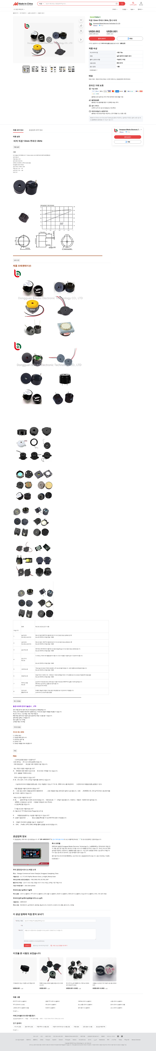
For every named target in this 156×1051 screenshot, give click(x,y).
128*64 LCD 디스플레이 (84, 1001)
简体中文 (28, 1039)
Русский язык (82, 1039)
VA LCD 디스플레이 (51, 1004)
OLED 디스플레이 (50, 1008)
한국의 (89, 1039)
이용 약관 (113, 1044)
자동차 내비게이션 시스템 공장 (61, 1026)
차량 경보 (76, 1026)
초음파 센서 (41, 13)
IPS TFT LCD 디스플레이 (20, 1001)
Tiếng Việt (126, 1039)
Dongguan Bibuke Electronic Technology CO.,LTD (106, 23)
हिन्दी (108, 1039)
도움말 (124, 9)
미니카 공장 (17, 1026)
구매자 (114, 9)
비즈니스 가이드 (111, 1036)
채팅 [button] (131, 38)
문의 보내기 (102, 38)
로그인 (141, 5)
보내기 (27, 945)
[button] (117, 3)
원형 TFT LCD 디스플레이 (53, 1001)
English (22, 1039)
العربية (95, 1039)
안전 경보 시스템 (87, 1026)
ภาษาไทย (114, 1039)
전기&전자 (23, 13)
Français (48, 1039)
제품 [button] (40, 4)
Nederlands (102, 1039)
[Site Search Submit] (122, 4)
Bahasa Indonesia (136, 1039)
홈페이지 (15, 13)
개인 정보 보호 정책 (58, 1036)
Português (67, 1039)
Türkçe (120, 1039)
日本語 (41, 1039)
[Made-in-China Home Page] (23, 4)
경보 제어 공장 (29, 1026)
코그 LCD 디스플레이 (116, 1008)
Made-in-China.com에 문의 (71, 1036)
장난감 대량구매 (100, 1026)
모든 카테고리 (19, 9)
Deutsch (61, 1039)
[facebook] (118, 1036)
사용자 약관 (48, 1036)
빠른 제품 (83, 1036)
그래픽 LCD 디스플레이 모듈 (21, 1008)
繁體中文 (35, 1039)
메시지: (21, 930)
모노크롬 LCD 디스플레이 (85, 1004)
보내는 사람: (19, 921)
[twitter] (122, 1036)
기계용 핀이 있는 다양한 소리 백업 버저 (24, 983)
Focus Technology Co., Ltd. (80, 1043)
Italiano (74, 1039)
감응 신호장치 (32, 13)
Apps (132, 9)
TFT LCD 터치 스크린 (19, 1004)
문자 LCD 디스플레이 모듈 (117, 1004)
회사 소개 (35, 1036)
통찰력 (103, 1036)
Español (54, 1039)
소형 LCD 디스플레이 (116, 1001)
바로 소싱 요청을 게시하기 (59, 945)
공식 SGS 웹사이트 (58, 839)
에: (22, 925)
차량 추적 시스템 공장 (43, 1026)
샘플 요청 (122, 43)
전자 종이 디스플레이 (84, 1008)
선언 (41, 1036)
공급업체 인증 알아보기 (93, 1036)
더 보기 (15, 1030)
